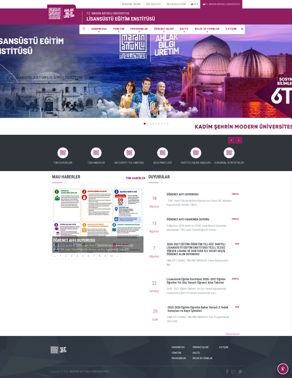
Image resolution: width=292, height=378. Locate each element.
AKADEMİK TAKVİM (130, 4)
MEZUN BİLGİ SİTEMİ (176, 4)
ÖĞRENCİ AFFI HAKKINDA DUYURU (188, 219)
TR (194, 4)
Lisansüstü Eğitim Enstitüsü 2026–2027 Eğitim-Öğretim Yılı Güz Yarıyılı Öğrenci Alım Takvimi (196, 280)
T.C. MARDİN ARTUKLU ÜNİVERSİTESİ (222, 4)
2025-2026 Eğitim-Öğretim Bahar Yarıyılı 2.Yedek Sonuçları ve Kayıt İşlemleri (197, 309)
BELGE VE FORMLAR (207, 28)
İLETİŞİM (231, 28)
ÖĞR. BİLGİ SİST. (153, 4)
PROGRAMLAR (139, 28)
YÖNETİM (118, 28)
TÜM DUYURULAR (232, 334)
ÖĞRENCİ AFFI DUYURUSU (183, 194)
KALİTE (184, 28)
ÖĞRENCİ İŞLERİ (164, 28)
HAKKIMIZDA (99, 28)
